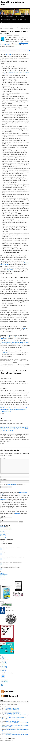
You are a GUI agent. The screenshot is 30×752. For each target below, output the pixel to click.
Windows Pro (4, 657)
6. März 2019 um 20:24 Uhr (5, 420)
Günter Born (16, 35)
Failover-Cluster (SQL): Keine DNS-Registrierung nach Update (6, 27)
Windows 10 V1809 (18, 360)
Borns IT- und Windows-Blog (12, 3)
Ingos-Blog (4, 661)
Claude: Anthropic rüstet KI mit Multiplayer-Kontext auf (10, 567)
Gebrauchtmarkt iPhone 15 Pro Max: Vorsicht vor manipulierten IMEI (12, 557)
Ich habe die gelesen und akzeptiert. (14, 484)
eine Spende (17, 513)
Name (1, 474)
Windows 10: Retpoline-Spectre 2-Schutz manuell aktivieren (14, 342)
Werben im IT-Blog (22, 19)
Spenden (2, 22)
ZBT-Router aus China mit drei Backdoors (11, 710)
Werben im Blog (3, 575)
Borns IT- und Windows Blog (5, 527)
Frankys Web (4, 670)
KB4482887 (9, 54)
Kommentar (3, 458)
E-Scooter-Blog (3, 537)
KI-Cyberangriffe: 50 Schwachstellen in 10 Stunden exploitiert (11, 552)
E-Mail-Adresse (3, 479)
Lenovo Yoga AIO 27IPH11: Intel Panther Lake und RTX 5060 (11, 562)
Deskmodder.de (4, 667)
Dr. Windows (4, 669)
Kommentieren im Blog (5, 19)
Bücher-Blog (2, 531)
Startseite (3, 16)
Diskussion (14, 19)
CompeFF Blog (4, 666)
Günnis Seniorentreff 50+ (4, 533)
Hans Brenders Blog (5, 659)
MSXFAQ (3, 665)
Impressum (2, 573)
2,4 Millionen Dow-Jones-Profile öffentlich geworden (23, 27)
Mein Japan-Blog (3, 535)
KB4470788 (10, 270)
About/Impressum (10, 16)
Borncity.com (2, 526)
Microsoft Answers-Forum (15, 702)
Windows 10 (17, 359)
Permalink (15, 362)
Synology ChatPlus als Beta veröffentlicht (12, 708)
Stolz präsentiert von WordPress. (7, 740)
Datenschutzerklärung (19, 16)
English (7, 37)
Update (12, 359)
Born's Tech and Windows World (6, 529)
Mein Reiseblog (3, 534)
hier (24, 328)
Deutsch (4, 517)
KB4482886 (4, 352)
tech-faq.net (4, 662)
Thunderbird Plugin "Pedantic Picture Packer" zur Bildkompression (16, 734)
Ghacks (3, 658)
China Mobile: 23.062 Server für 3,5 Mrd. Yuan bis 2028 (10, 547)
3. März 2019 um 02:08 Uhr (5, 378)
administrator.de (4, 663)
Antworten (2, 413)
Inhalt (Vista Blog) (9, 22)
